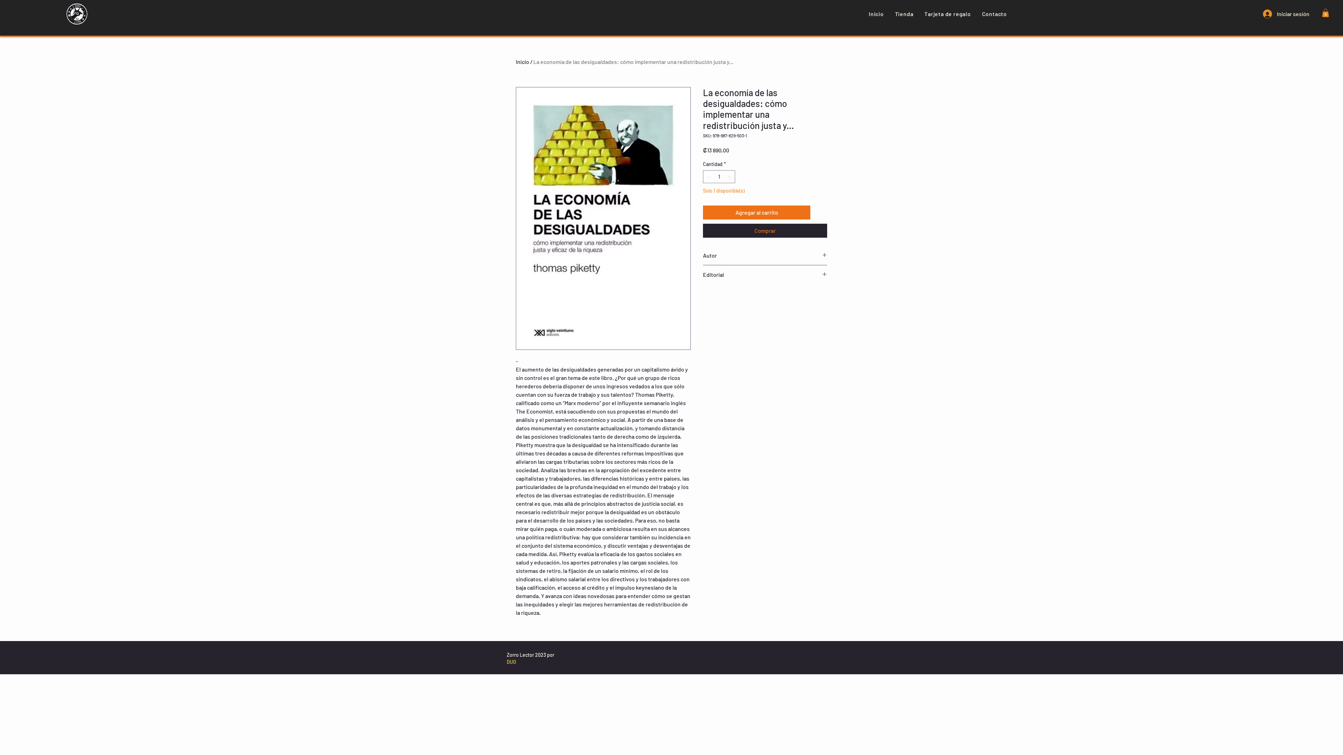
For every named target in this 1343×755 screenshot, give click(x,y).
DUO (511, 662)
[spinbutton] (719, 177)
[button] (1325, 13)
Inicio (522, 61)
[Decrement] (708, 177)
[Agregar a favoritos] (820, 213)
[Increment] (729, 177)
